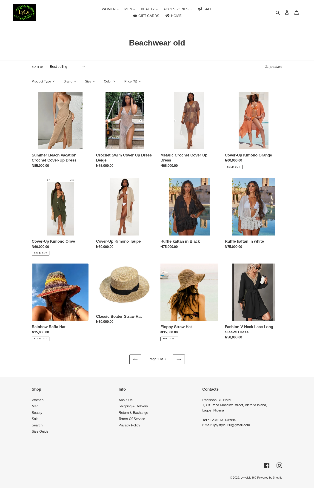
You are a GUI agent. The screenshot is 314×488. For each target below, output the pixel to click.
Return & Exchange (133, 412)
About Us (126, 400)
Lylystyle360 (248, 477)
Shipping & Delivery (133, 406)
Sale (35, 419)
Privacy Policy (129, 425)
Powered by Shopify (269, 477)
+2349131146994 (223, 420)
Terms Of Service (132, 419)
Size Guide (40, 431)
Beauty (37, 412)
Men (35, 406)
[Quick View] (78, 156)
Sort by (38, 66)
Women (37, 400)
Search (37, 425)
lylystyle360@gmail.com (231, 425)
